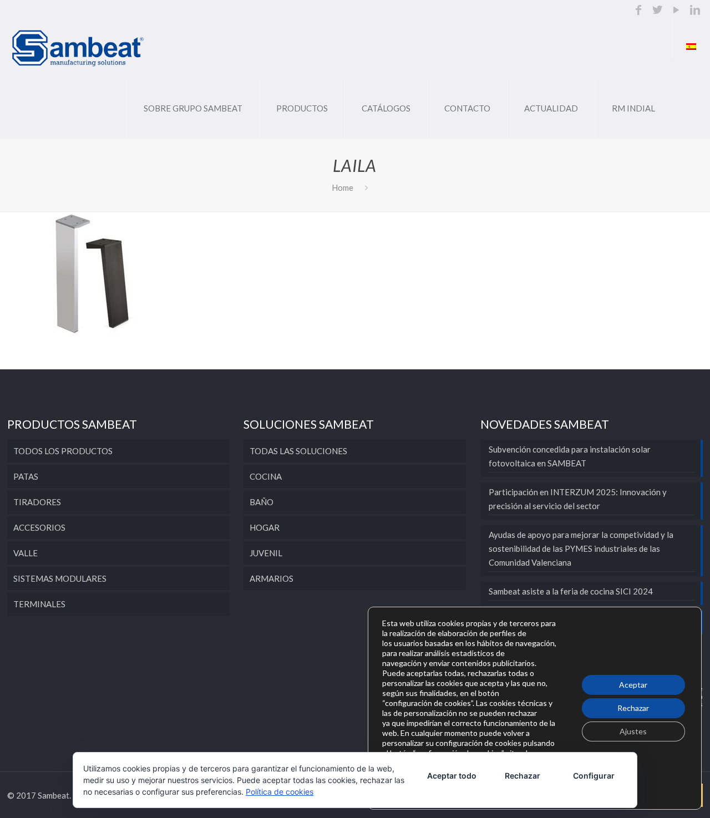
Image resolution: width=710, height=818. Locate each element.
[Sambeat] (78, 47)
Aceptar (633, 684)
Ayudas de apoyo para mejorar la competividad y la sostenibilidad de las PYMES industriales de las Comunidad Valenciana (581, 548)
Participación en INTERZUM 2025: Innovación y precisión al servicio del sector (578, 499)
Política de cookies (279, 791)
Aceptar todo (451, 775)
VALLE (25, 553)
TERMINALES (39, 604)
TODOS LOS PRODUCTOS (63, 451)
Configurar (594, 775)
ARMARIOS (271, 578)
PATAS (25, 476)
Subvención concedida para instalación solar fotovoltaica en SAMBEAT (570, 456)
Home (342, 187)
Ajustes (633, 731)
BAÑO (261, 502)
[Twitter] (657, 11)
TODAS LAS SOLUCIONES (298, 451)
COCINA (266, 476)
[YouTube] (676, 11)
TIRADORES (37, 502)
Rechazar (633, 708)
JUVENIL (266, 553)
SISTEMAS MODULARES (59, 578)
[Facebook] (638, 11)
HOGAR (265, 527)
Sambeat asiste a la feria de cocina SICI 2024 (571, 591)
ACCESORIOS (39, 527)
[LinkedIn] (695, 11)
